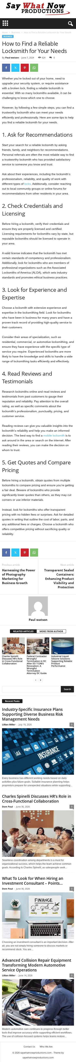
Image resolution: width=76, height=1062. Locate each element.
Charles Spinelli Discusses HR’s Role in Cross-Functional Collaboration (12, 660)
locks (27, 183)
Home (5, 32)
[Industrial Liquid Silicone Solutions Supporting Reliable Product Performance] (62, 645)
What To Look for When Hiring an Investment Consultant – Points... (32, 881)
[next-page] (41, 680)
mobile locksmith (54, 435)
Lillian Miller (8, 724)
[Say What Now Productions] (38, 9)
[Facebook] (6, 68)
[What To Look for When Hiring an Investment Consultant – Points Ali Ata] (38, 915)
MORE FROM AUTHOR (51, 631)
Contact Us (29, 1046)
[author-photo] (38, 606)
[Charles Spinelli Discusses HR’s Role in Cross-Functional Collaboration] (13, 645)
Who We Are (46, 1046)
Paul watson (12, 57)
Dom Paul (7, 806)
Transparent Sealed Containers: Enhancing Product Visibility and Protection (59, 578)
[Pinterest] (25, 68)
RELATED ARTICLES (23, 631)
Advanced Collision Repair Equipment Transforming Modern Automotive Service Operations (36, 965)
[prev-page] (36, 680)
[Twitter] (15, 68)
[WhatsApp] (34, 68)
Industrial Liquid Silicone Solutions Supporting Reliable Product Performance (61, 661)
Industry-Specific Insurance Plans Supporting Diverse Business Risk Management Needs (32, 714)
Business (16, 32)
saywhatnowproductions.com (38, 1057)
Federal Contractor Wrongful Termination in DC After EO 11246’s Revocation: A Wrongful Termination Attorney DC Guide (37, 665)
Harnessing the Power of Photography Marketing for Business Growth (18, 576)
